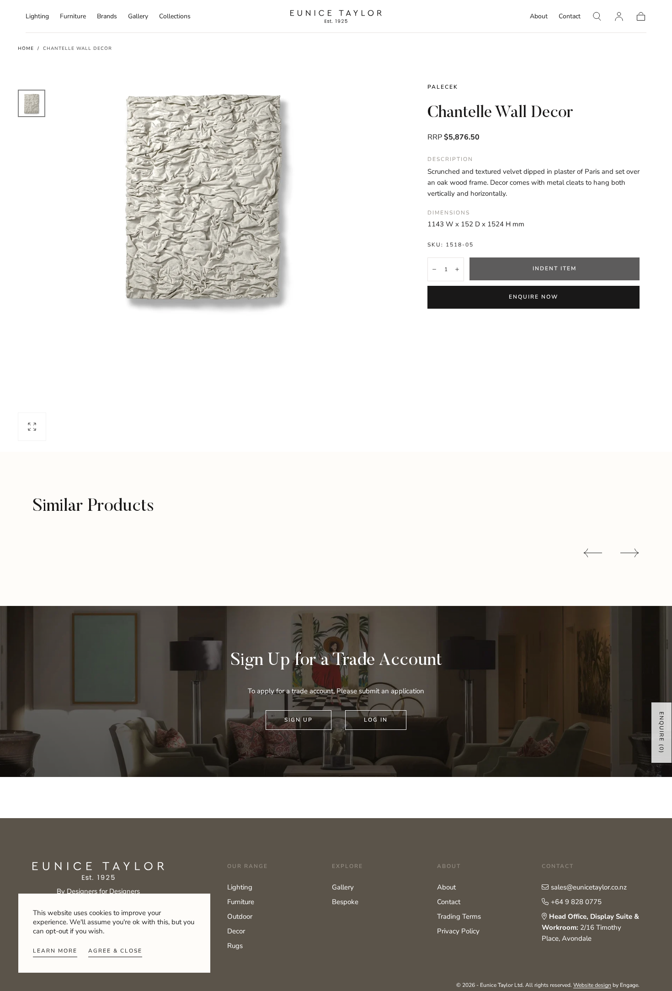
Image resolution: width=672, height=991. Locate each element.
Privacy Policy (458, 931)
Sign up (298, 719)
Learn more (55, 950)
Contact (570, 17)
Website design (592, 985)
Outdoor (239, 916)
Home (26, 48)
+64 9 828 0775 (576, 901)
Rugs (235, 945)
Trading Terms (459, 916)
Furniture (73, 17)
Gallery (138, 17)
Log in (376, 719)
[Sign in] (618, 16)
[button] (597, 16)
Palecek (442, 87)
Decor (236, 931)
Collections (175, 17)
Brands (107, 17)
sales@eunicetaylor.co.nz (589, 887)
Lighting (37, 17)
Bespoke (345, 901)
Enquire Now (533, 296)
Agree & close (115, 950)
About (539, 17)
